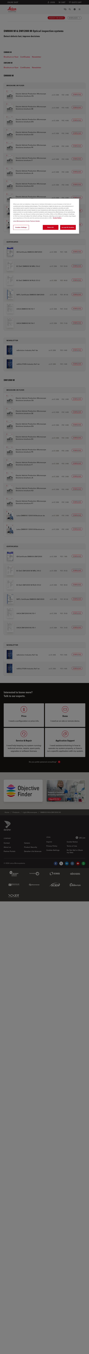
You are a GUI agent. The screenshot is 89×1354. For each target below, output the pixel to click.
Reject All (50, 227)
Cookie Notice (57, 218)
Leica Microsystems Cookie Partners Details (26, 221)
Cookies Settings (21, 227)
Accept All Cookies (68, 227)
